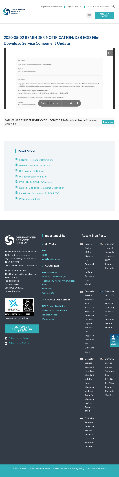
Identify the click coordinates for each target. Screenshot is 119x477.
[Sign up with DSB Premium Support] (114, 340)
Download (108, 122)
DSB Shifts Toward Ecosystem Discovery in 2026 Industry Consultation (111, 256)
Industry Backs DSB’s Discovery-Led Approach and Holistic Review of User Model (90, 264)
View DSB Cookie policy (61, 472)
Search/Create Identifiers (98, 6)
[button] (89, 15)
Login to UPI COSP (74, 6)
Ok (47, 472)
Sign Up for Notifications (51, 6)
